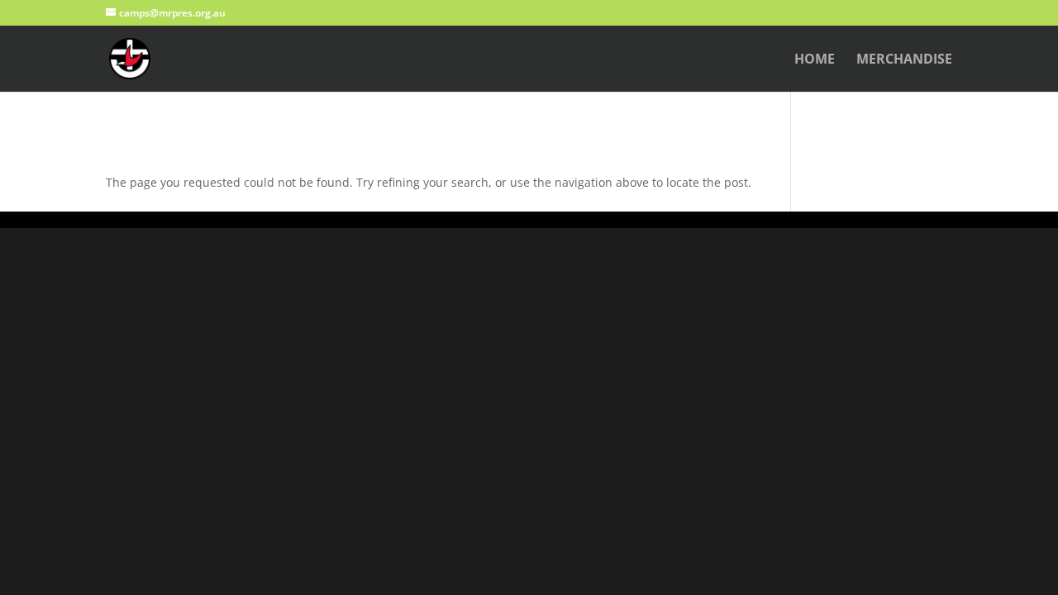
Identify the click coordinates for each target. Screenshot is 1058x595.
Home (814, 60)
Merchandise (904, 60)
